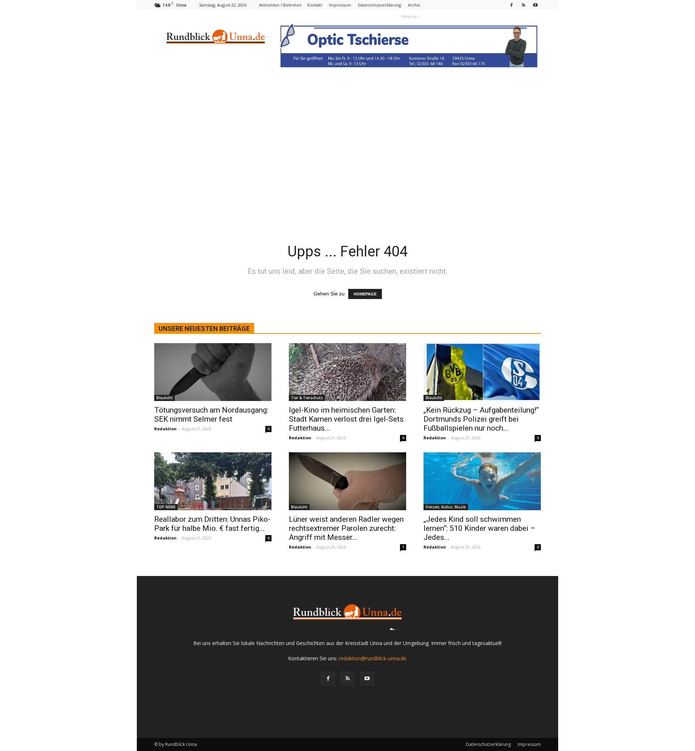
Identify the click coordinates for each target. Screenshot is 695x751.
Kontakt (314, 5)
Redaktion (165, 428)
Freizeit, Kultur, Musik (446, 506)
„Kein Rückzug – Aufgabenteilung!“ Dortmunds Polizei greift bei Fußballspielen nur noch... (481, 419)
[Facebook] (511, 5)
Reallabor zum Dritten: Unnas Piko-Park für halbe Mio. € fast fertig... (212, 524)
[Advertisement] (347, 170)
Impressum (340, 5)
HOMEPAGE (365, 294)
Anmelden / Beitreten (280, 5)
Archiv (414, 5)
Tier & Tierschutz (307, 397)
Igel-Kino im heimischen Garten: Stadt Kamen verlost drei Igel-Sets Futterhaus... (346, 419)
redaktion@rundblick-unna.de (373, 658)
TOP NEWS (166, 506)
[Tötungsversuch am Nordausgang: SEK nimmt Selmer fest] (212, 372)
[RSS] (523, 5)
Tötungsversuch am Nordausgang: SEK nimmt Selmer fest (211, 414)
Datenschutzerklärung (379, 5)
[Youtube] (535, 5)
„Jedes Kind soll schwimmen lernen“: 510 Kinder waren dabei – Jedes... (479, 528)
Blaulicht (164, 397)
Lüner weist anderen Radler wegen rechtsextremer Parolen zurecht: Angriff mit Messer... (346, 528)
